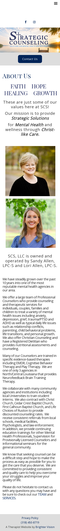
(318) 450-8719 (30, 522)
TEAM (42, 494)
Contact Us (30, 59)
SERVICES (9, 498)
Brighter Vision (45, 527)
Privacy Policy (30, 518)
